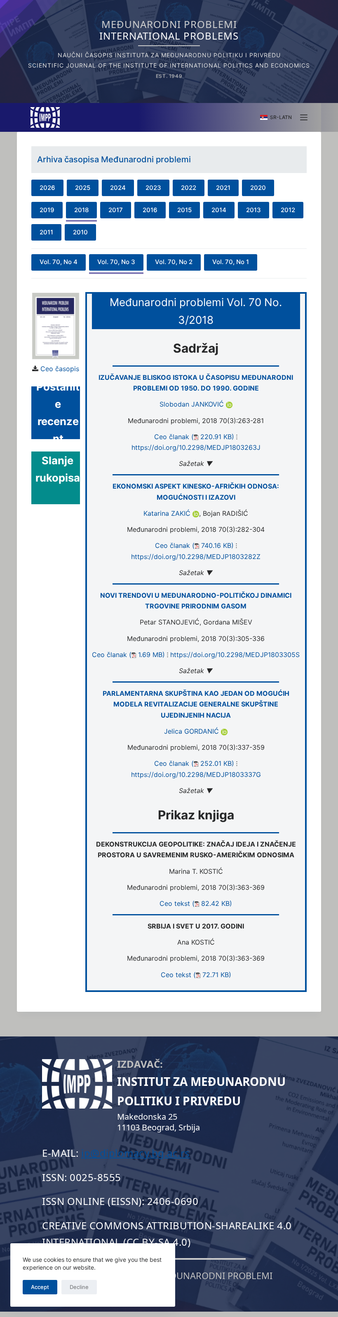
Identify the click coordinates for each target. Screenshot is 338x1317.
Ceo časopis (59, 369)
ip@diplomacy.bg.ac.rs (135, 1153)
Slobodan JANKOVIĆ (193, 404)
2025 (82, 188)
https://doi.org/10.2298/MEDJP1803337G (196, 774)
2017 (115, 210)
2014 (218, 210)
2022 (188, 188)
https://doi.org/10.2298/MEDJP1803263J (196, 447)
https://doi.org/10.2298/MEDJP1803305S (235, 654)
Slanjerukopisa (57, 469)
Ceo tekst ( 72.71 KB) (196, 975)
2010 (80, 232)
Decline (79, 1287)
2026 (47, 188)
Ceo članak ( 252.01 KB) (194, 763)
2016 (150, 210)
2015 (184, 210)
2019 (47, 210)
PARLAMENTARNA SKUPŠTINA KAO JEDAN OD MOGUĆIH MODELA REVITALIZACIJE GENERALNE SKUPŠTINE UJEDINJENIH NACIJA (196, 704)
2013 (253, 210)
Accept (40, 1287)
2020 (258, 188)
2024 (118, 188)
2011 (46, 232)
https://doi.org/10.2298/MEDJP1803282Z (196, 556)
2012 (288, 210)
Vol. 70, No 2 (173, 262)
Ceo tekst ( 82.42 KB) (196, 903)
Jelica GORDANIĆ (192, 731)
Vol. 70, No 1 (230, 262)
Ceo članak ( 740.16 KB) (194, 545)
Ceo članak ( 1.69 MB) (128, 654)
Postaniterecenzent (58, 412)
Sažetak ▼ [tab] (196, 463)
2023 (153, 188)
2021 (223, 188)
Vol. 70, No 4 (58, 262)
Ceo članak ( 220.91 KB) (194, 437)
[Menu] (303, 117)
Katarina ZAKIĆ (167, 513)
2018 (81, 210)
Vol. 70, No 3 (116, 262)
